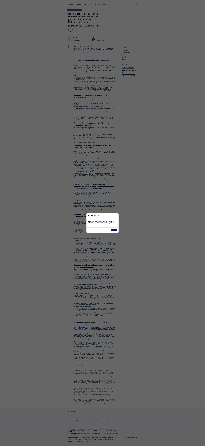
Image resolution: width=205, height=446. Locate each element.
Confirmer (114, 230)
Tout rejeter (107, 230)
